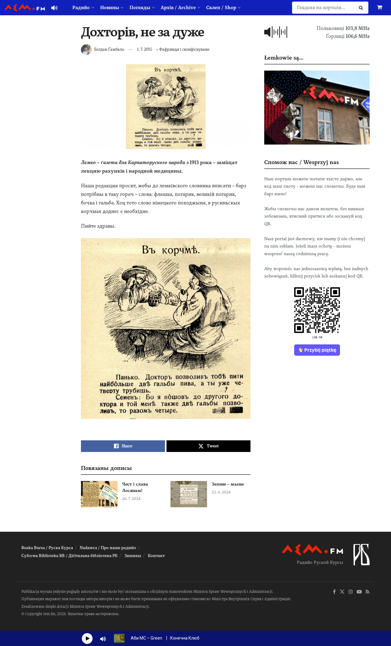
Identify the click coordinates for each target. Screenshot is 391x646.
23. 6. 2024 (221, 492)
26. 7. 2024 (131, 499)
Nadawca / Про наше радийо (108, 547)
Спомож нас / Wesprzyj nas (301, 162)
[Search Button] (362, 8)
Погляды (140, 7)
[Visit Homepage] (25, 8)
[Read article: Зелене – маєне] (188, 494)
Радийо (81, 7)
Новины (109, 7)
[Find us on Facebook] (334, 592)
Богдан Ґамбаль (109, 49)
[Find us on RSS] (368, 592)
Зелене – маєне (228, 484)
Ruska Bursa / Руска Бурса (47, 547)
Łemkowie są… (283, 57)
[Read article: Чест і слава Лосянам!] (99, 494)
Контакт (156, 555)
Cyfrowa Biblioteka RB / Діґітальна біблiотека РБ (69, 555)
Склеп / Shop (221, 7)
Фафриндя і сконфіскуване (184, 49)
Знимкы (132, 555)
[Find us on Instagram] (351, 592)
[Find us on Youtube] (359, 592)
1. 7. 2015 (144, 49)
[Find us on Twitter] (342, 592)
